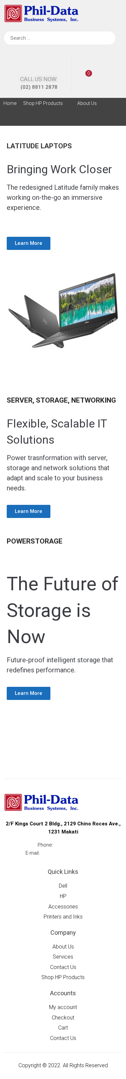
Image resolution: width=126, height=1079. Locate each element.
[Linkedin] (70, 119)
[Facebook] (40, 119)
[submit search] (106, 38)
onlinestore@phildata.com (71, 853)
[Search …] (59, 38)
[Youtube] (85, 119)
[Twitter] (55, 119)
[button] (47, 103)
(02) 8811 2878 (38, 87)
